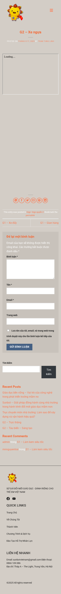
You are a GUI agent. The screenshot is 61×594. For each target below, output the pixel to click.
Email (10, 300)
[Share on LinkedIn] (45, 200)
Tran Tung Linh (46, 41)
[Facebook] (8, 498)
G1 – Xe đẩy (9, 222)
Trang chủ (12, 512)
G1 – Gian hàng (49, 222)
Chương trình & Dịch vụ (18, 534)
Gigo (29, 212)
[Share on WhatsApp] (16, 200)
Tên (9, 284)
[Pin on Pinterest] (39, 200)
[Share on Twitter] (27, 200)
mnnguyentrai (10, 449)
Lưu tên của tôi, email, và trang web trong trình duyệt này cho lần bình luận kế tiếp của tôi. (30, 335)
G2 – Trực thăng (11, 422)
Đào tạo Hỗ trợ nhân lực (20, 541)
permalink (30, 215)
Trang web (12, 315)
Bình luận (12, 256)
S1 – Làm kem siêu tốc (30, 442)
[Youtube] (14, 498)
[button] (51, 11)
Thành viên (12, 527)
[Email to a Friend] (33, 200)
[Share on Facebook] (21, 200)
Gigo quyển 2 (38, 212)
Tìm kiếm (7, 363)
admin (6, 442)
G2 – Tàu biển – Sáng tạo (17, 428)
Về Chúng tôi (13, 519)
